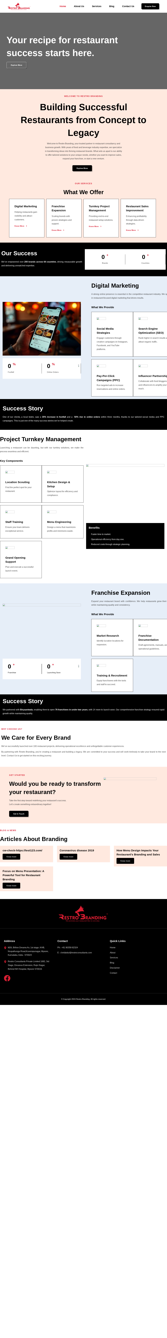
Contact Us (128, 6)
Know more (11, 857)
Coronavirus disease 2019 (77, 850)
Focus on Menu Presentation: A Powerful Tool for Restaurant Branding (23, 875)
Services (96, 6)
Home (63, 6)
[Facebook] (7, 978)
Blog (111, 6)
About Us (79, 6)
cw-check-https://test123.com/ (22, 850)
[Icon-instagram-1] (17, 978)
